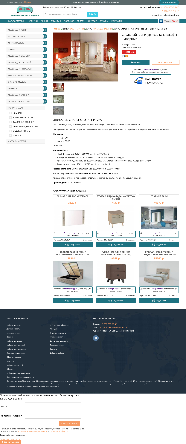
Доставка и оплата (74, 21)
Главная (56, 28)
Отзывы (104, 21)
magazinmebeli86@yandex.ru (165, 15)
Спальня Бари (159, 196)
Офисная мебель (17, 82)
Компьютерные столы (20, 75)
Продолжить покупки (10, 439)
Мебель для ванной (18, 95)
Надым (27, 2)
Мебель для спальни (102, 28)
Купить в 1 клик (166, 62)
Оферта (10, 369)
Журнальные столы (23, 117)
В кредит (92, 21)
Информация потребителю (18, 373)
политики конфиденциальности (33, 431)
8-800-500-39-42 (170, 7)
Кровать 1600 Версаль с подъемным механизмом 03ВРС (159, 254)
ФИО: (4, 406)
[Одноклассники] (126, 56)
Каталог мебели (16, 21)
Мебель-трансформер (19, 101)
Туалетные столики (23, 122)
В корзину (135, 62)
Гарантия (56, 21)
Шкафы (12, 49)
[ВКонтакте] (123, 56)
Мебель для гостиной (19, 62)
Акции (44, 21)
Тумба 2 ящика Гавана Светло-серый (116, 197)
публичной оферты (59, 431)
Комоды (17, 113)
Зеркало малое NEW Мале (73, 196)
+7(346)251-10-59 (169, 11)
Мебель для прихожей (20, 68)
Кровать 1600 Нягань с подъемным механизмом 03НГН (72, 254)
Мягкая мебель (16, 42)
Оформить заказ (10, 442)
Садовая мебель (21, 131)
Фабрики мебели (17, 141)
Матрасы (12, 88)
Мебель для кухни (17, 30)
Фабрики (33, 21)
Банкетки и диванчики (25, 126)
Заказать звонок (169, 2)
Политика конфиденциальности (20, 377)
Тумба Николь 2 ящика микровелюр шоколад (115, 253)
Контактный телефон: (12, 415)
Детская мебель (16, 36)
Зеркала (17, 135)
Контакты (116, 21)
